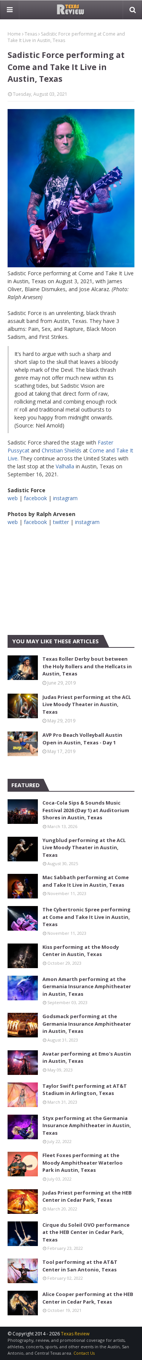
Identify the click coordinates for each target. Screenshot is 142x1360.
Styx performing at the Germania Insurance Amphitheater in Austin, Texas (86, 1125)
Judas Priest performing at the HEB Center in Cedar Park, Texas (87, 1196)
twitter (61, 522)
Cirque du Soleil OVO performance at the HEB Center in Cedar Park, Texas (86, 1232)
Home (14, 34)
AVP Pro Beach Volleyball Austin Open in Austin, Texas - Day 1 (82, 738)
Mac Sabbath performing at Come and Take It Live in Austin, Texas (85, 881)
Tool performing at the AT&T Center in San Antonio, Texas (79, 1266)
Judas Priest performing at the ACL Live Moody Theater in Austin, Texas (86, 704)
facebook (35, 498)
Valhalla (65, 466)
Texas (31, 34)
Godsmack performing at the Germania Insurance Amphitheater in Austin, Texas (86, 1023)
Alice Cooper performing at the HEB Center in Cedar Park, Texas (87, 1298)
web (13, 498)
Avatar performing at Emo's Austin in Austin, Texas (86, 1057)
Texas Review (75, 1333)
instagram (65, 498)
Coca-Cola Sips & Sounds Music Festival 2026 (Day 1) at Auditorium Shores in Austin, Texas (85, 810)
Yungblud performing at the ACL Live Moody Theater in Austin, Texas (84, 847)
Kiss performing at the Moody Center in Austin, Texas (80, 951)
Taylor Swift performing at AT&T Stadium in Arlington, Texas (84, 1089)
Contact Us (84, 1353)
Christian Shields (61, 450)
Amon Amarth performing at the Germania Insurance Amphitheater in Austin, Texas (86, 986)
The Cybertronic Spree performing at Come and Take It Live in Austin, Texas (86, 917)
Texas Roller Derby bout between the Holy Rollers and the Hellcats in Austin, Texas (87, 666)
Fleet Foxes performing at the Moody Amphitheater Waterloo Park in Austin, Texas (82, 1162)
